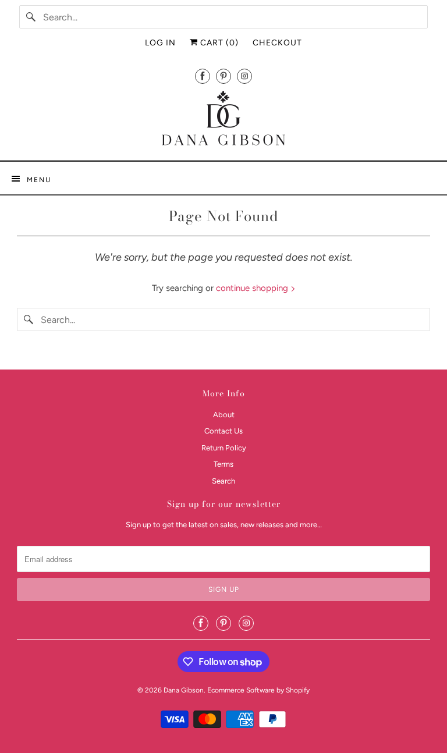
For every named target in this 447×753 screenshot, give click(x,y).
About (224, 414)
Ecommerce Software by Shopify (258, 690)
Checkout (277, 43)
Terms (223, 464)
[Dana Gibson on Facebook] (202, 76)
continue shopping (253, 288)
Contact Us (223, 431)
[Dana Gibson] (223, 120)
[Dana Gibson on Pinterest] (223, 76)
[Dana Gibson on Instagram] (244, 76)
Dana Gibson (184, 690)
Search (223, 481)
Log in (160, 43)
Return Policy (223, 447)
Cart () (218, 43)
